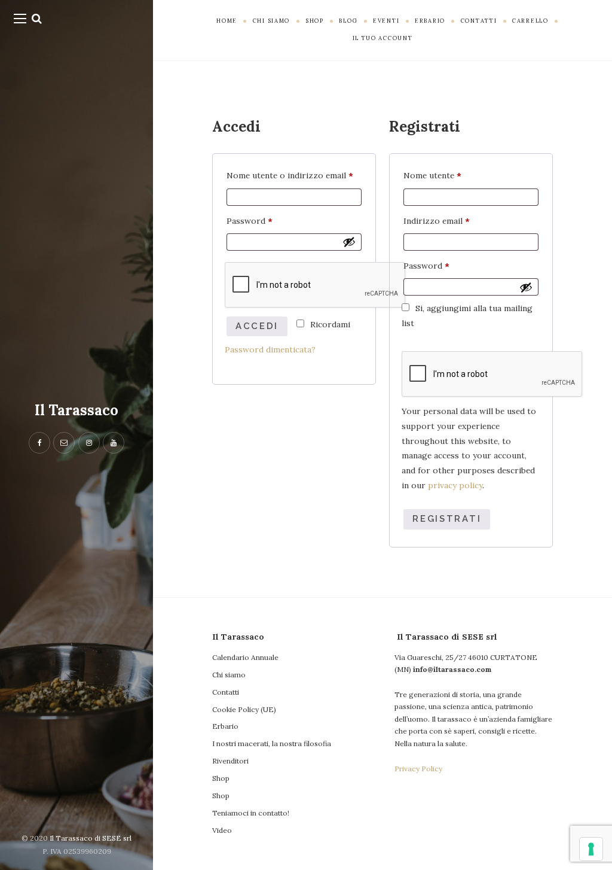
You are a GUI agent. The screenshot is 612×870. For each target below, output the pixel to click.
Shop (221, 778)
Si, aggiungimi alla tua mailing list (467, 315)
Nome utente (450, 174)
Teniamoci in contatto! (250, 812)
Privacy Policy (418, 768)
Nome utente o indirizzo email (294, 174)
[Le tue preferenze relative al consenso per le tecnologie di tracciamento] (591, 849)
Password (267, 219)
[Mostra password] (349, 241)
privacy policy (455, 485)
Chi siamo (229, 674)
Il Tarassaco (76, 410)
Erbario (225, 726)
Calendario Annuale (245, 657)
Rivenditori (230, 760)
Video (222, 830)
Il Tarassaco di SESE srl (90, 838)
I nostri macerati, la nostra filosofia (271, 743)
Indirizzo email (454, 219)
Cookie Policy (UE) (244, 709)
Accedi (257, 326)
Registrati (446, 518)
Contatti (225, 692)
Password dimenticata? (270, 349)
